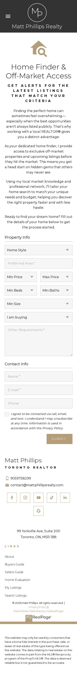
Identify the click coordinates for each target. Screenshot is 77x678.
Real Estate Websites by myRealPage (38, 611)
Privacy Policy (38, 607)
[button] (12, 498)
